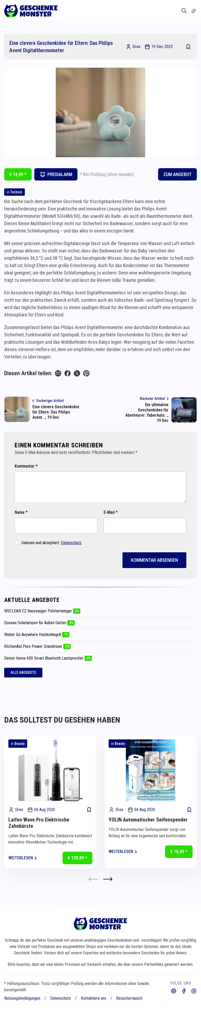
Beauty (19, 743)
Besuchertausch (129, 998)
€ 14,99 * (17, 174)
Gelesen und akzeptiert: (51, 542)
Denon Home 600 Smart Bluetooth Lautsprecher (47, 658)
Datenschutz (71, 542)
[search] (184, 11)
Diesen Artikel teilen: (28, 373)
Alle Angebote (23, 672)
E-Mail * (111, 512)
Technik (16, 192)
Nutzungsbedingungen (22, 998)
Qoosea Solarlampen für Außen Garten (39, 622)
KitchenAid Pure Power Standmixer (37, 646)
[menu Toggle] (194, 11)
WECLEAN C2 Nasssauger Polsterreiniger (41, 610)
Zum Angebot (177, 174)
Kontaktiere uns (93, 998)
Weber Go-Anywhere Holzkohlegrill (36, 634)
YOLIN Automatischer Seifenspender (148, 820)
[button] (108, 879)
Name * (21, 512)
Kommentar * (26, 466)
